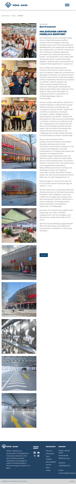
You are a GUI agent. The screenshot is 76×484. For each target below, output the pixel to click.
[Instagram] (38, 456)
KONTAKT (24, 481)
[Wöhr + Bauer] (16, 5)
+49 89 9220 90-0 (64, 465)
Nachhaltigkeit (51, 462)
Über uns (49, 451)
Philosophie (50, 453)
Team (48, 456)
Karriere (48, 465)
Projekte (49, 459)
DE (70, 481)
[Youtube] (38, 453)
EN (73, 481)
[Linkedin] (34, 453)
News (48, 467)
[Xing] (34, 456)
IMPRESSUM (5, 481)
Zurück (44, 255)
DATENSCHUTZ (15, 481)
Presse (48, 470)
